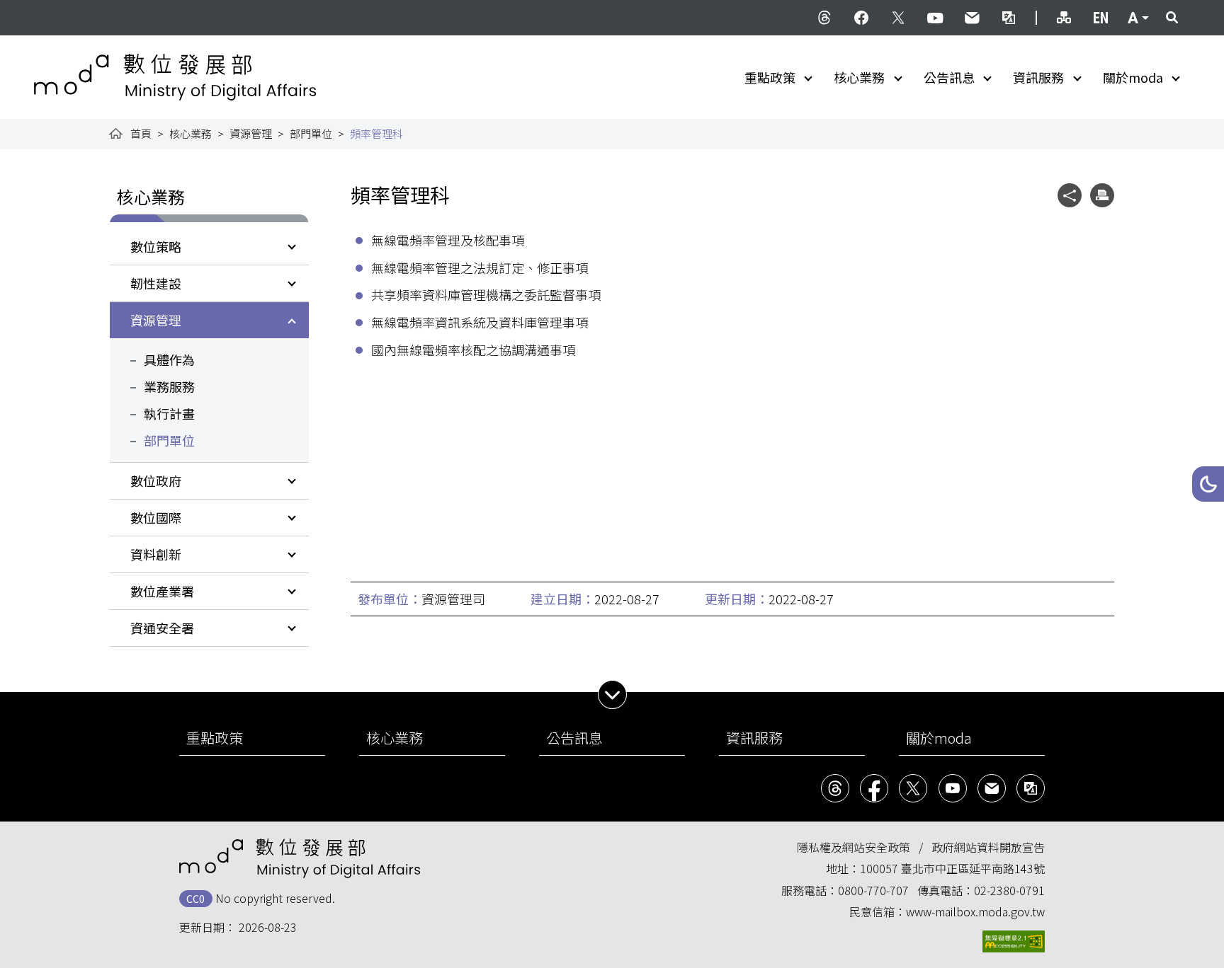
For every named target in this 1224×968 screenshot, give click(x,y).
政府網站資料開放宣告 (988, 847)
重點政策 (769, 77)
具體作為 (169, 359)
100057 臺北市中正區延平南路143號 (952, 868)
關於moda (1133, 77)
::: (44, 8)
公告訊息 (949, 77)
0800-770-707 (873, 890)
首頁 (141, 133)
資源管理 (251, 133)
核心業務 (859, 77)
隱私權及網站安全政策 (853, 847)
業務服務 (169, 386)
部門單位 (311, 133)
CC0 (195, 898)
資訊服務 (1038, 77)
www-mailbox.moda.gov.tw (975, 911)
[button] (1208, 484)
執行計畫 (169, 413)
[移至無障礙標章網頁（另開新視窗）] (1013, 941)
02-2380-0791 (1009, 890)
